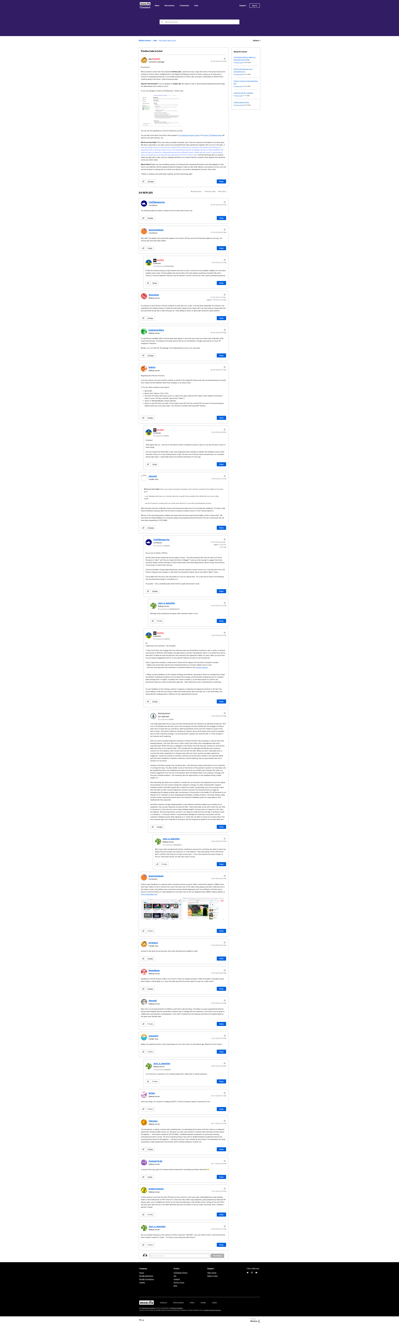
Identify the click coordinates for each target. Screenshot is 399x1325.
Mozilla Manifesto (146, 1276)
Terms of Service (178, 1302)
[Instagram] (252, 1273)
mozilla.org (163, 1302)
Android (177, 1279)
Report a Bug (212, 1276)
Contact (214, 1302)
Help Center (211, 1273)
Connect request (202, 667)
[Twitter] (248, 1273)
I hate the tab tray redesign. (243, 93)
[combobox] (199, 21)
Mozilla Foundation (146, 1279)
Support (242, 5)
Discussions (169, 5)
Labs (196, 5)
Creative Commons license (212, 1310)
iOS (175, 1276)
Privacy (192, 1302)
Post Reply (217, 1256)
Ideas (157, 5)
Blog (175, 1286)
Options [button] (256, 40)
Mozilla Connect (145, 5)
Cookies (203, 1302)
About (141, 1273)
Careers (142, 1282)
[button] (143, 182)
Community (184, 5)
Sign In (254, 5)
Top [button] (142, 1320)
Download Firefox (181, 1273)
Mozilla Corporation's (148, 1308)
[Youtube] (256, 1273)
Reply (221, 181)
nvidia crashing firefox (241, 102)
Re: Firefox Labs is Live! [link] (167, 40)
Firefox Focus (179, 1282)
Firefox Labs (239, 62)
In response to (164, 266)
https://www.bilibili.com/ (149, 894)
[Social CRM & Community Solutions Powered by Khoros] (255, 1320)
